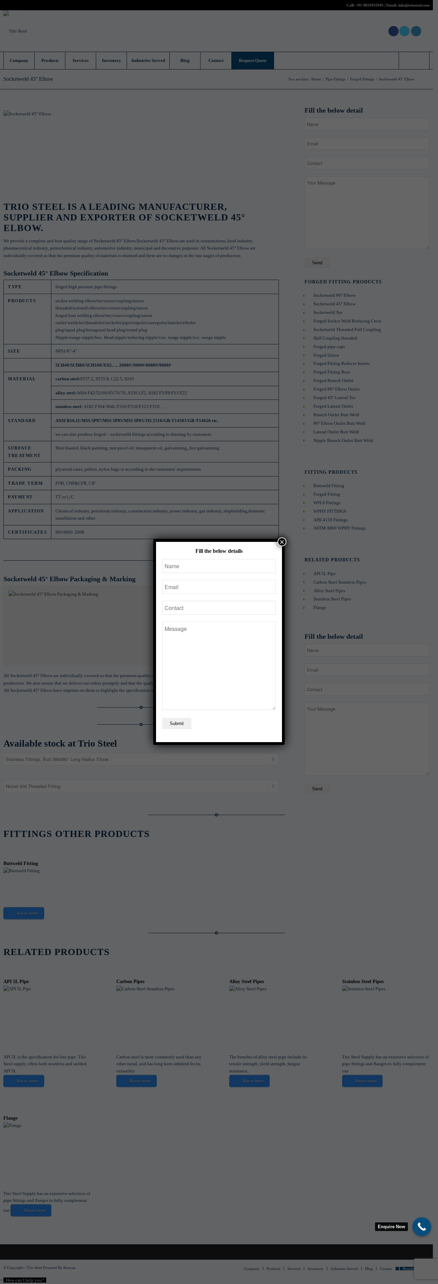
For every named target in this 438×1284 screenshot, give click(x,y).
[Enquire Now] (421, 1226)
